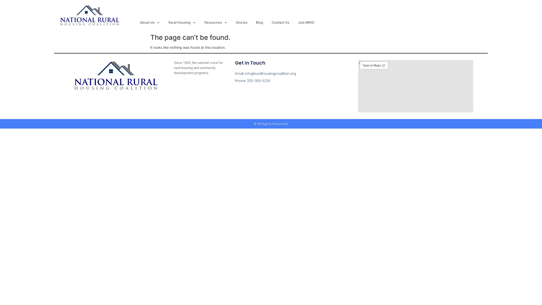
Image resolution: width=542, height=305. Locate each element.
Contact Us (280, 23)
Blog (259, 23)
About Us (147, 23)
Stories (241, 23)
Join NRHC (306, 23)
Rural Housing (180, 23)
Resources (213, 23)
